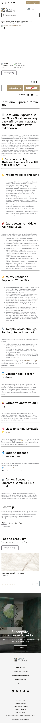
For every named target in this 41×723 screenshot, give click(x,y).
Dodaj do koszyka (15, 88)
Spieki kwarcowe (15, 21)
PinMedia (26, 719)
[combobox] (20, 15)
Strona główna (5, 21)
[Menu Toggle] (38, 10)
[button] (4, 28)
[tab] (4, 523)
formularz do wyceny (31, 360)
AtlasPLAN (24, 21)
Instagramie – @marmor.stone (21, 471)
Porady (7, 432)
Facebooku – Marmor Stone (21, 468)
